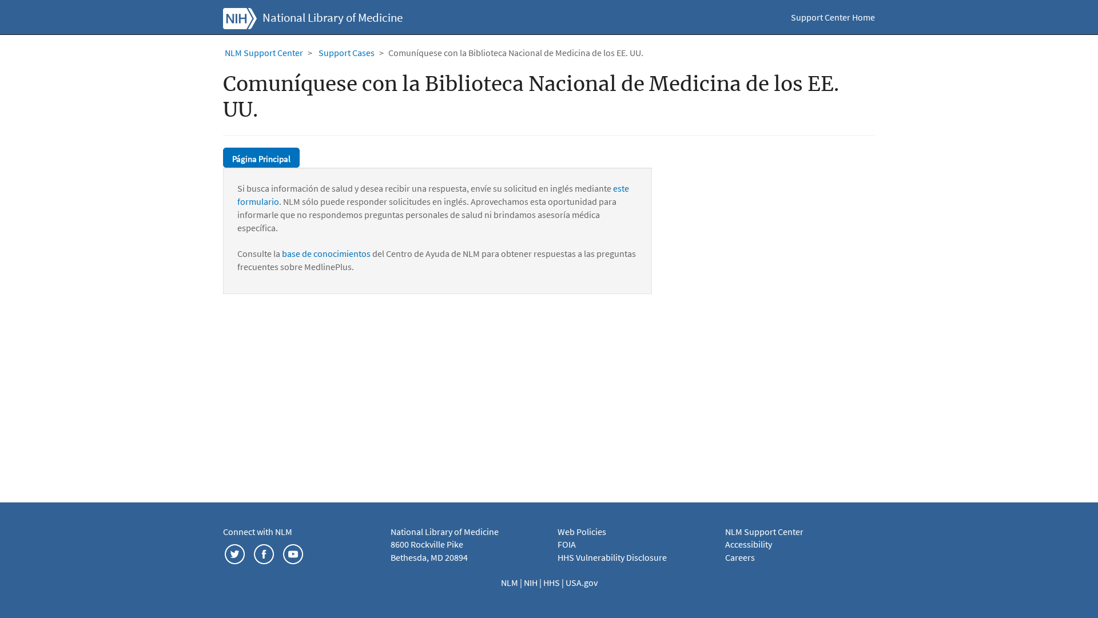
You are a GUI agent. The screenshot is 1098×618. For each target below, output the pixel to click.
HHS (552, 582)
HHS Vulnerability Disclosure (612, 557)
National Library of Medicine (332, 17)
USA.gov (582, 582)
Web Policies (582, 531)
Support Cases (347, 52)
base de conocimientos (326, 253)
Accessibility (748, 544)
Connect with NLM (257, 531)
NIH (531, 582)
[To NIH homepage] (240, 17)
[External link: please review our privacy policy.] (235, 552)
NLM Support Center (264, 52)
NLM (510, 582)
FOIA (567, 544)
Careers (740, 557)
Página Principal (261, 158)
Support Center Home (833, 17)
